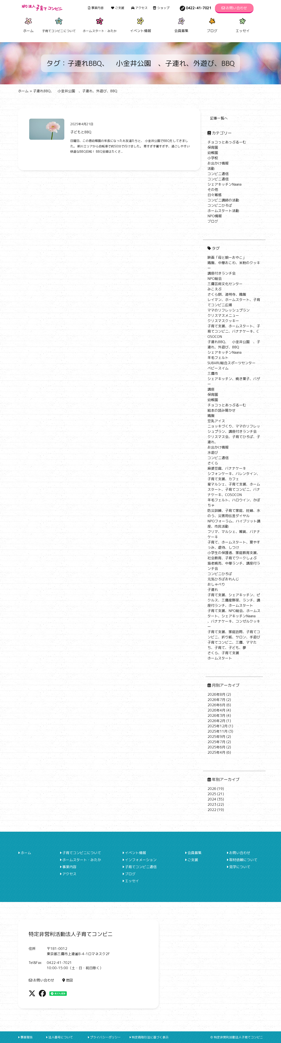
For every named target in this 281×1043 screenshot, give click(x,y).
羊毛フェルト (218, 357)
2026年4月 (216, 710)
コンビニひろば (219, 205)
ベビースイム (218, 368)
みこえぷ (214, 289)
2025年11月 (217, 731)
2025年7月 (216, 741)
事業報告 (26, 1037)
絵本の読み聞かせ (221, 410)
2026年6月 (216, 705)
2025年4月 (216, 752)
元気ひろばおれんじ (223, 579)
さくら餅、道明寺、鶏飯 (226, 294)
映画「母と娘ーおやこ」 (226, 257)
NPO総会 (214, 278)
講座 (210, 389)
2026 (211, 788)
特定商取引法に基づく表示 (150, 1037)
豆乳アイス (216, 420)
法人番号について (60, 1037)
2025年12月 (217, 726)
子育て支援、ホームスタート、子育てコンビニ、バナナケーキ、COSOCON (233, 331)
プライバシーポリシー (105, 1037)
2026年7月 (216, 699)
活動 (210, 168)
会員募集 (181, 30)
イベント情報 (140, 30)
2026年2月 (216, 720)
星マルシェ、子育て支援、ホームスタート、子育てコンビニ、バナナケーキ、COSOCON (233, 489)
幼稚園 (212, 152)
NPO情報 (214, 216)
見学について (239, 866)
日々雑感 (214, 194)
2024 (211, 799)
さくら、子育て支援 (223, 652)
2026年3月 (216, 715)
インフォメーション (141, 859)
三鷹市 (212, 373)
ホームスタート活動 (223, 210)
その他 (212, 189)
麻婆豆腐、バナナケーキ (226, 468)
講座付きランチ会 (221, 273)
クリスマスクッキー (223, 320)
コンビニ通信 (218, 173)
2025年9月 (216, 736)
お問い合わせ (236, 7)
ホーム (28, 30)
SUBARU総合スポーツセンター (231, 362)
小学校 (212, 158)
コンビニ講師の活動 (223, 200)
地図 (69, 980)
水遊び (212, 452)
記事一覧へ (219, 118)
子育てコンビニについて (81, 852)
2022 (211, 809)
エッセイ (243, 30)
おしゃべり (216, 584)
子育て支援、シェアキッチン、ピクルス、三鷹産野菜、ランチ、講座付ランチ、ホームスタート (233, 600)
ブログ (212, 30)
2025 (211, 793)
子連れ (212, 589)
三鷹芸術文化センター (225, 283)
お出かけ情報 (218, 163)
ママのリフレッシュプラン (228, 310)
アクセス (141, 8)
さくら (212, 463)
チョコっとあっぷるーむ (226, 142)
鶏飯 (210, 415)
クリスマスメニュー (223, 315)
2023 (211, 804)
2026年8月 (216, 694)
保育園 (212, 147)
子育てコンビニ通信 (141, 866)
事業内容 (97, 8)
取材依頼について (243, 859)
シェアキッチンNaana (224, 184)
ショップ (163, 8)
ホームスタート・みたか (81, 859)
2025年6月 (216, 747)
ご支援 (119, 8)
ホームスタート (219, 658)
